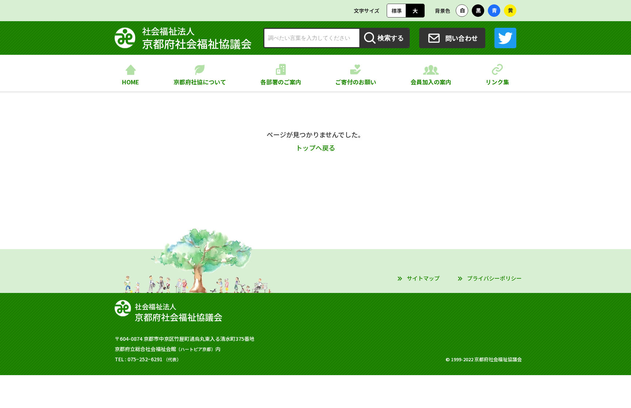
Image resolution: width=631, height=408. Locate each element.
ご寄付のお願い (355, 81)
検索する (391, 38)
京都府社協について (199, 81)
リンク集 (497, 81)
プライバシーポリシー (494, 278)
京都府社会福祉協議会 (197, 38)
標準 (396, 10)
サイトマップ (423, 278)
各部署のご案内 (280, 81)
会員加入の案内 (430, 81)
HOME (130, 81)
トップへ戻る (315, 147)
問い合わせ (461, 38)
